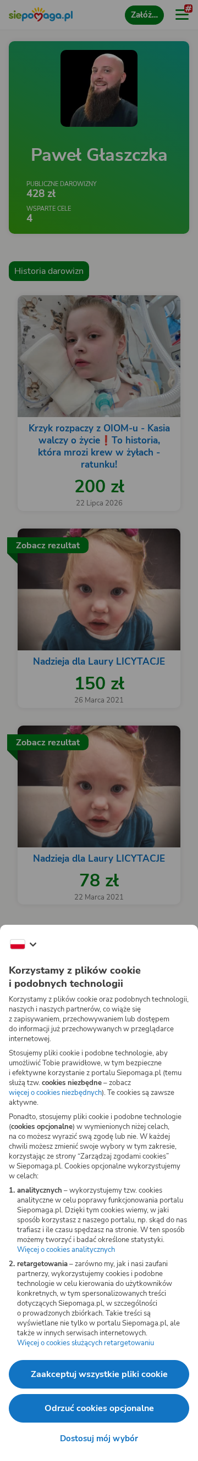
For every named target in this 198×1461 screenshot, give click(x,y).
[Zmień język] (23, 944)
